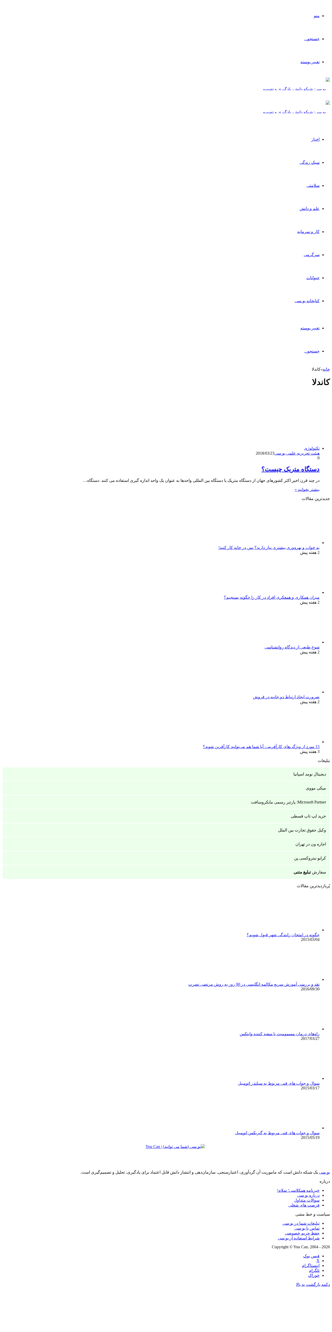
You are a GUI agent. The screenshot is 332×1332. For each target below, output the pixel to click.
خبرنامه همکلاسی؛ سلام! (298, 1190)
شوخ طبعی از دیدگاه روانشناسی (292, 647)
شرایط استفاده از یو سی (299, 1238)
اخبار (315, 139)
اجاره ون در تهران (310, 844)
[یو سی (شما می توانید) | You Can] (166, 1150)
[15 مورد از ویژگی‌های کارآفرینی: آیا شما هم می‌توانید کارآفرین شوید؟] (291, 741)
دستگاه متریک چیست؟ (290, 469)
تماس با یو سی (307, 1228)
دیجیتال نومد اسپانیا (309, 774)
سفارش (310, 872)
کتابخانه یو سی (307, 301)
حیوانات (313, 278)
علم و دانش (310, 208)
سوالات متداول (307, 1200)
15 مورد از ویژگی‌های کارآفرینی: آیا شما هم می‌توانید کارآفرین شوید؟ (261, 746)
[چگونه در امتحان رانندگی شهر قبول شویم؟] (291, 930)
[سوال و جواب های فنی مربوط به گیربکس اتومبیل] (291, 1128)
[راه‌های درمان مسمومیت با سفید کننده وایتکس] (291, 1029)
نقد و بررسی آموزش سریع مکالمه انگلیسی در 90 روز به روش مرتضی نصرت (254, 984)
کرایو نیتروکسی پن (310, 858)
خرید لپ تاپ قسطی (308, 816)
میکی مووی (316, 788)
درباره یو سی (308, 1195)
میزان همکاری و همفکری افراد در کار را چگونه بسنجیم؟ (272, 597)
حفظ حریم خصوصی (302, 1233)
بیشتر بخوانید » (307, 489)
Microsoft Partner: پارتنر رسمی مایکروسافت (288, 802)
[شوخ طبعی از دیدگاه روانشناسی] (291, 642)
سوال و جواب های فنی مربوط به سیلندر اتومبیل (279, 1083)
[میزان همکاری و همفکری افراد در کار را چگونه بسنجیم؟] (291, 592)
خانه (326, 369)
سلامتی (313, 185)
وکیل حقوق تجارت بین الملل (302, 830)
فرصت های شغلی (304, 1205)
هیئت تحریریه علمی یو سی (297, 453)
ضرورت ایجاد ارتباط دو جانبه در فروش (286, 697)
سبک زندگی (310, 162)
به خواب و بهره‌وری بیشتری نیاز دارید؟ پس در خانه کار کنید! (269, 547)
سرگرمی (312, 254)
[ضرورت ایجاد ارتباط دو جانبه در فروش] (291, 692)
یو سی (324, 1172)
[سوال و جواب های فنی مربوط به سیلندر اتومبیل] (291, 1078)
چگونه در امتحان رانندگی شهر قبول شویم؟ (283, 935)
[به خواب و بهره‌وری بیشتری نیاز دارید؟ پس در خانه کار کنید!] (291, 542)
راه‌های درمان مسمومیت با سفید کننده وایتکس (280, 1034)
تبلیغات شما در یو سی (301, 1223)
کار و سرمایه (308, 231)
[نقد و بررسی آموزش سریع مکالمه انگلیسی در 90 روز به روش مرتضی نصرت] (291, 979)
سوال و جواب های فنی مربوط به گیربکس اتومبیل (277, 1133)
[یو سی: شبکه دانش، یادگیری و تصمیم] (296, 89)
